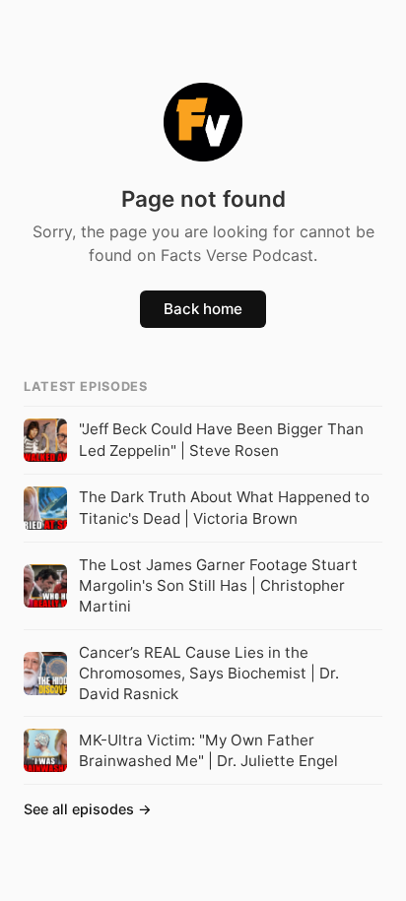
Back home (203, 308)
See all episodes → (88, 809)
